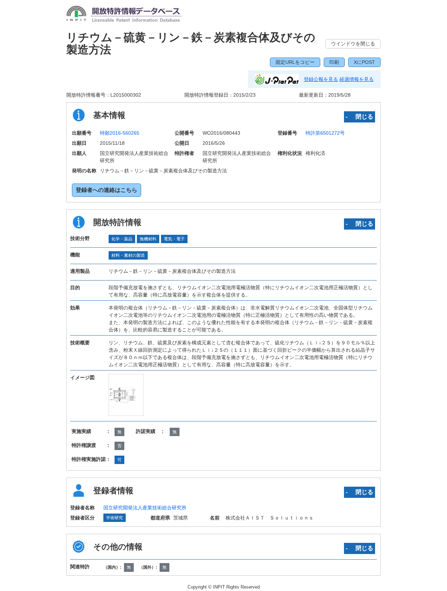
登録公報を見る (321, 79)
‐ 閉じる (359, 116)
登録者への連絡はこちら (106, 190)
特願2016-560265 (119, 133)
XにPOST (364, 62)
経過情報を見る (356, 79)
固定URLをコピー (295, 62)
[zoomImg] (126, 395)
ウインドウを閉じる (353, 43)
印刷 (334, 62)
